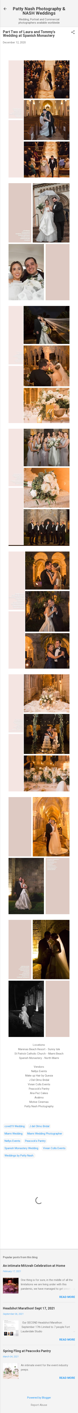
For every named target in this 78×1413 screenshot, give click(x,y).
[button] (73, 32)
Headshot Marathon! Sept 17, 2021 (29, 1308)
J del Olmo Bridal (39, 1126)
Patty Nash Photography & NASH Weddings (39, 11)
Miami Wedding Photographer (44, 1133)
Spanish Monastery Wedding (21, 1148)
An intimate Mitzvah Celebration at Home (34, 1266)
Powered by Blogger (39, 1397)
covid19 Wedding (15, 1126)
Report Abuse (39, 1405)
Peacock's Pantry (35, 1141)
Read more (67, 1297)
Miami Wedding (13, 1133)
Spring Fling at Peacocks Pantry (27, 1351)
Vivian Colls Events (54, 1148)
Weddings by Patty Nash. (19, 1155)
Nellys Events (12, 1141)
